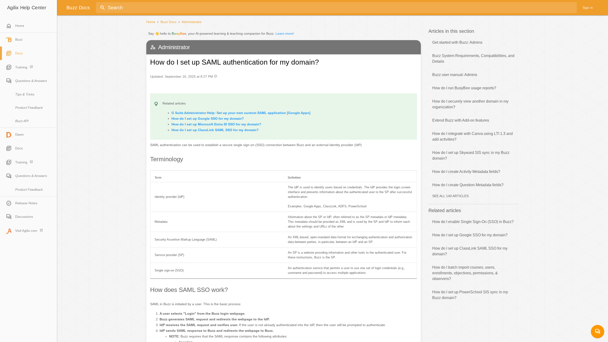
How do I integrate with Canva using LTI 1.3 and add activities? (472, 136)
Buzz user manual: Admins (454, 75)
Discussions (24, 216)
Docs (19, 53)
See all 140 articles (450, 196)
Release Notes (26, 203)
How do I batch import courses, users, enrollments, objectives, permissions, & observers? (465, 273)
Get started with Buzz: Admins (457, 42)
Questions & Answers (31, 81)
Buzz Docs (168, 22)
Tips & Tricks (24, 94)
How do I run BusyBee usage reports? (464, 88)
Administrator (192, 22)
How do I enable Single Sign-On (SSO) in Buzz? (473, 222)
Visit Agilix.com (26, 231)
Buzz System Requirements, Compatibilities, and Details (473, 58)
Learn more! (285, 33)
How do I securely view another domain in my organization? (470, 104)
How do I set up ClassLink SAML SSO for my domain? (470, 251)
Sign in (588, 8)
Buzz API (21, 121)
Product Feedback (29, 107)
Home (15, 26)
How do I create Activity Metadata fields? (466, 172)
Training (21, 67)
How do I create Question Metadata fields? (468, 185)
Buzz (19, 39)
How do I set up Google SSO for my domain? (470, 235)
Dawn (19, 134)
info (215, 76)
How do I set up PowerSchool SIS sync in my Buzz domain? (470, 295)
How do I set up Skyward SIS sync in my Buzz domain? (470, 155)
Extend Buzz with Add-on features (460, 120)
